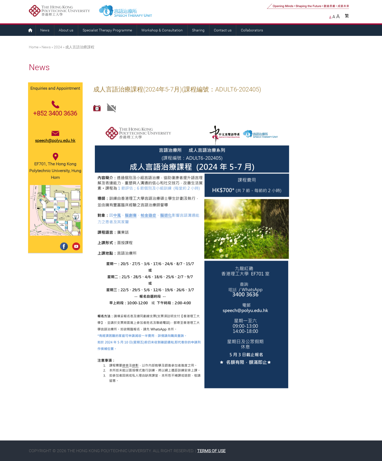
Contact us (223, 30)
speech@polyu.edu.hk (55, 140)
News (44, 30)
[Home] (146, 11)
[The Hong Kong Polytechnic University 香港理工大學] (62, 11)
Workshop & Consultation (162, 30)
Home (30, 30)
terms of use (211, 450)
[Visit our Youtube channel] (75, 241)
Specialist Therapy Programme (107, 30)
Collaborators (252, 30)
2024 (58, 47)
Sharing (198, 30)
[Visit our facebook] (63, 241)
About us (66, 30)
